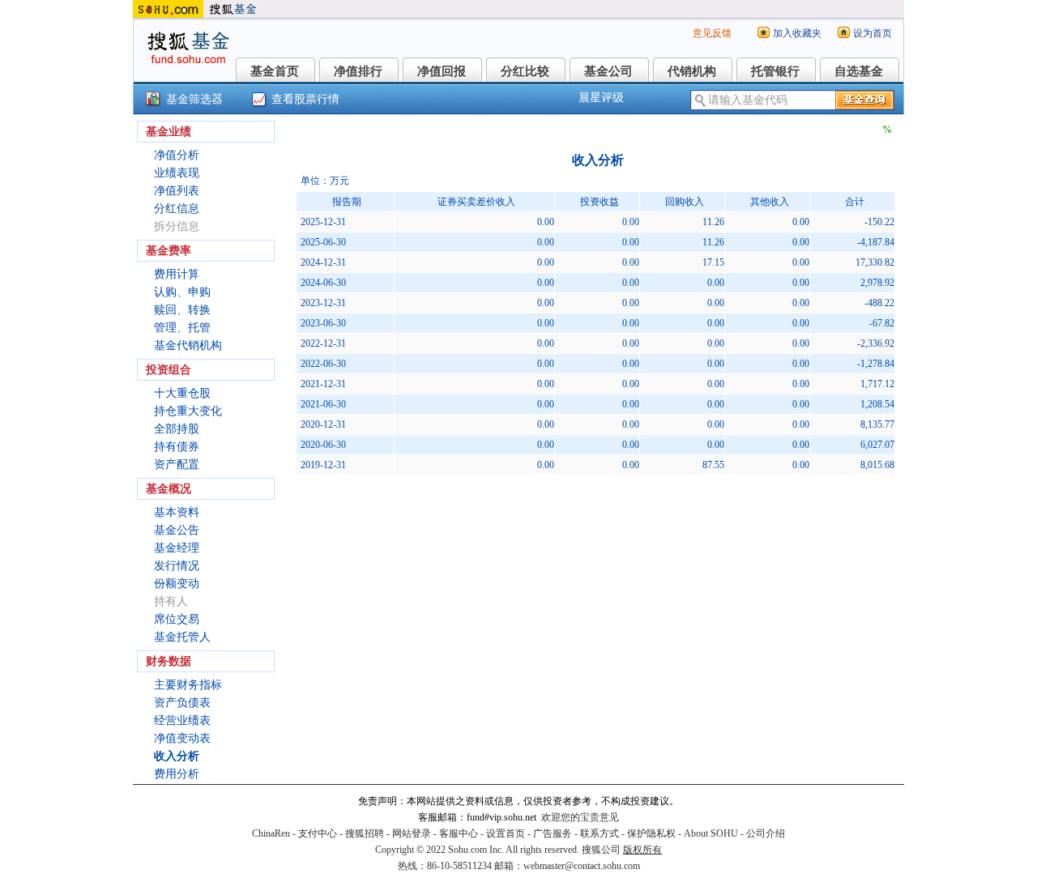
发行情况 (176, 566)
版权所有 (642, 849)
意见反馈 (712, 33)
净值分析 (176, 155)
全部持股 (176, 429)
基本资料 (176, 512)
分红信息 (176, 208)
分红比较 (525, 71)
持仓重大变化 (188, 411)
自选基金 (858, 71)
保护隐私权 (651, 833)
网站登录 (411, 833)
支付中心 (317, 833)
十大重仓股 (182, 393)
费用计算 (176, 274)
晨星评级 (601, 98)
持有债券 (176, 447)
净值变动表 (182, 738)
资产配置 (176, 464)
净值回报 (441, 71)
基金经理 (176, 548)
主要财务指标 (188, 685)
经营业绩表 (182, 720)
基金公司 (608, 71)
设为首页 (872, 33)
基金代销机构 (188, 345)
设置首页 (505, 833)
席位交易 (176, 619)
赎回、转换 (182, 310)
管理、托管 (182, 328)
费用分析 (176, 774)
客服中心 (458, 833)
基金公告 (176, 530)
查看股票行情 (305, 99)
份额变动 (176, 584)
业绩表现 (176, 173)
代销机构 (692, 71)
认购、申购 (182, 292)
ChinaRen (271, 833)
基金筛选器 (194, 99)
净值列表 (176, 191)
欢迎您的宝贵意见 (580, 817)
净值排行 (358, 71)
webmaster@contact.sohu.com (581, 866)
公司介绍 (765, 833)
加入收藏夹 (797, 33)
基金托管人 (182, 637)
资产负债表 (182, 703)
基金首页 (274, 71)
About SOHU (711, 833)
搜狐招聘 (364, 833)
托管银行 (775, 71)
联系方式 (599, 833)
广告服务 (552, 833)
